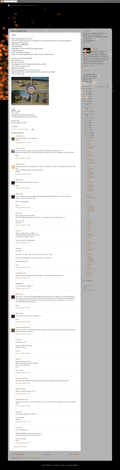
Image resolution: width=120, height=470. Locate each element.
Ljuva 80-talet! (89, 264)
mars (88, 130)
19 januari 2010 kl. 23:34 (23, 393)
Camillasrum (19, 273)
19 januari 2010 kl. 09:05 (23, 158)
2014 (86, 91)
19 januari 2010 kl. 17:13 (23, 242)
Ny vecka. (89, 220)
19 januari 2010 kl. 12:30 (23, 225)
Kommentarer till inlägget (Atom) (31, 458)
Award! (88, 201)
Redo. (88, 215)
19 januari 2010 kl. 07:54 (23, 142)
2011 (86, 99)
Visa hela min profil (88, 66)
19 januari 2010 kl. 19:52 (23, 321)
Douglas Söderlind (21, 327)
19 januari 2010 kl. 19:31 (23, 307)
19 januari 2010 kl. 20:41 (23, 353)
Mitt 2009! (89, 274)
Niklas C (18, 180)
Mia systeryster (20, 378)
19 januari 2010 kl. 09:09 (23, 174)
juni (88, 123)
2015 (86, 89)
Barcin (64, 465)
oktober (89, 111)
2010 (86, 101)
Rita (17, 359)
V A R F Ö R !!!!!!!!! (89, 140)
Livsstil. (88, 204)
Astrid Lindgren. (89, 181)
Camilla (95, 48)
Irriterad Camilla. (89, 223)
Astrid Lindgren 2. (90, 167)
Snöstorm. (89, 152)
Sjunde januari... (89, 253)
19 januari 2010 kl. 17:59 (23, 267)
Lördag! (88, 246)
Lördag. (88, 144)
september (90, 114)
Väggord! (89, 272)
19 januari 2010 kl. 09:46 (23, 207)
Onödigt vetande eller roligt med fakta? (90, 259)
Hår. (87, 240)
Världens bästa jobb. (90, 234)
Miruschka (19, 164)
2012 (86, 96)
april (88, 128)
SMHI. (88, 231)
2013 (86, 94)
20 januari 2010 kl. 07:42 (23, 421)
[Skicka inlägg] (32, 129)
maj (88, 125)
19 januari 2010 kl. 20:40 (23, 334)
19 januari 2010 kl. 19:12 (23, 278)
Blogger (75, 465)
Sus (17, 231)
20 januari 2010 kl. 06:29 (23, 406)
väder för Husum (88, 290)
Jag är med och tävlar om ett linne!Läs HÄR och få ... (90, 188)
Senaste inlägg (17, 454)
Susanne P (19, 148)
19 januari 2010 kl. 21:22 (23, 372)
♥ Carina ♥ (19, 136)
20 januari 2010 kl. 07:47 (23, 443)
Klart (85, 288)
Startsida (46, 454)
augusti (89, 118)
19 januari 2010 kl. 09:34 (23, 188)
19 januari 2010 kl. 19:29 (23, 288)
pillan (17, 248)
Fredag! (88, 228)
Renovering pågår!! (89, 155)
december (90, 103)
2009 (86, 280)
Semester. (89, 195)
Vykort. (88, 217)
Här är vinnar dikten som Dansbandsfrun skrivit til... (90, 209)
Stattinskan (19, 389)
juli (87, 120)
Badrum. (88, 237)
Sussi (17, 213)
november (90, 107)
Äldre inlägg (74, 454)
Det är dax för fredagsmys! (90, 148)
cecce (17, 339)
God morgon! (90, 137)
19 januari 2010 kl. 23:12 (23, 383)
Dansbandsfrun (21, 399)
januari (89, 135)
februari (89, 133)
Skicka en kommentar (20, 446)
